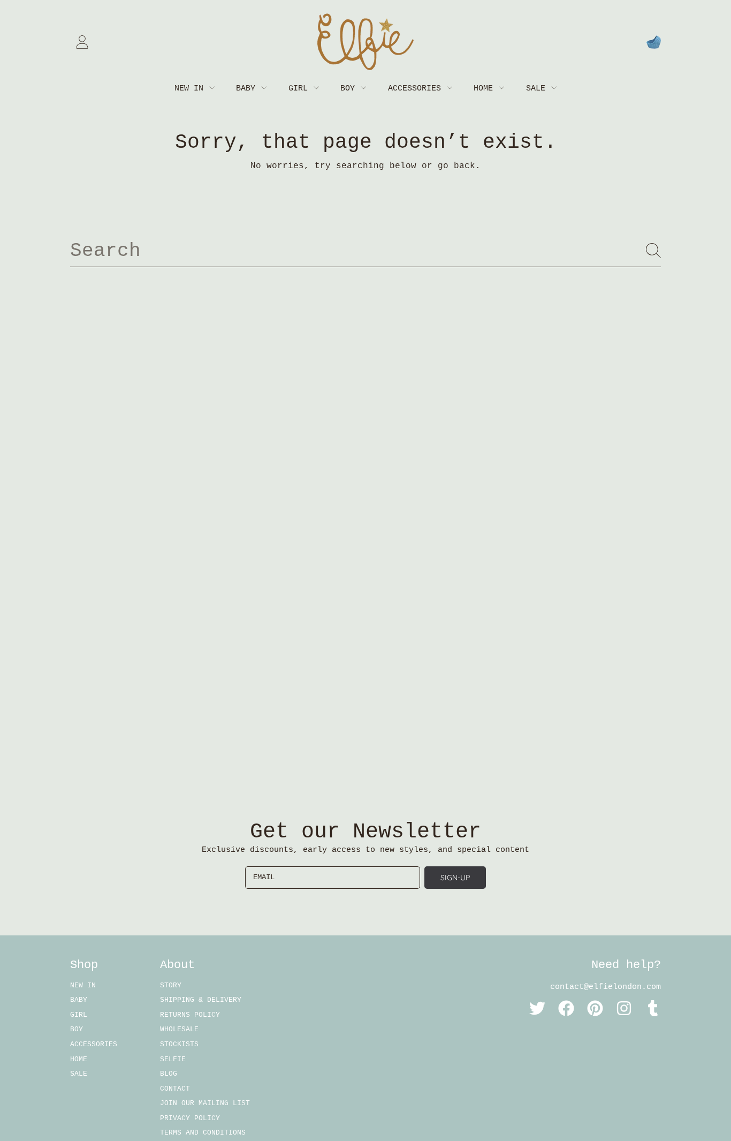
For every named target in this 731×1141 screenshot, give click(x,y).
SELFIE (173, 1059)
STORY (170, 985)
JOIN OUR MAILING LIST (205, 1103)
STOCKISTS (179, 1044)
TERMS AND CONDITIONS (203, 1133)
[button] (653, 42)
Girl (300, 88)
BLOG (168, 1074)
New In (191, 88)
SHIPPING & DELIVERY (200, 1000)
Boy (350, 88)
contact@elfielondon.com (605, 987)
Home (486, 88)
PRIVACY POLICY (190, 1118)
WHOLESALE (179, 1029)
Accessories (417, 88)
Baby (248, 88)
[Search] (653, 250)
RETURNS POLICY (190, 1015)
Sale (538, 88)
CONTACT (175, 1089)
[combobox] (365, 250)
